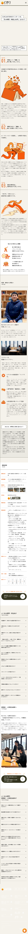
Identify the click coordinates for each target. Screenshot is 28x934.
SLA (2, 928)
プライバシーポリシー (5, 923)
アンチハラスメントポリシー (6, 925)
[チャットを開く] (24, 930)
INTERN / (3, 12)
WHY (5, 12)
